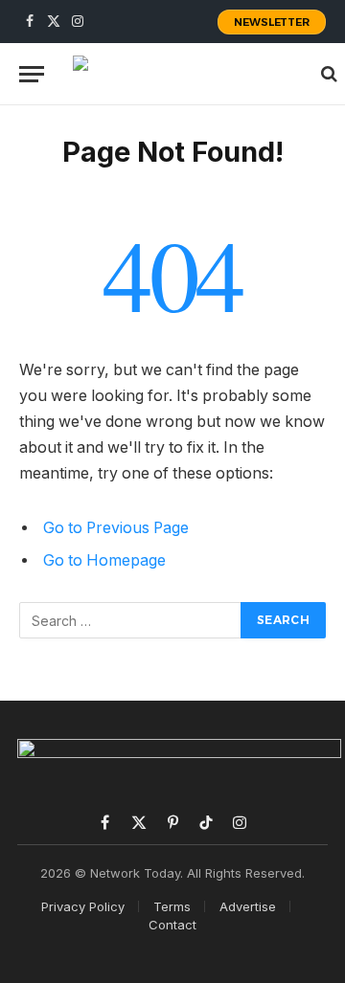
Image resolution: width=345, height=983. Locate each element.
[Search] (327, 74)
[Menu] (31, 74)
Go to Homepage (104, 560)
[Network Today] (188, 73)
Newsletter (272, 22)
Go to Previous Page (116, 528)
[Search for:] (130, 620)
